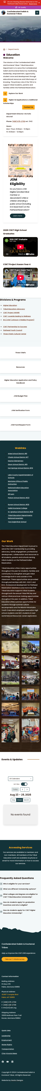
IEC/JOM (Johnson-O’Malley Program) (18, 320)
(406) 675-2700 (18, 121)
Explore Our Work (16, 93)
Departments (13, 49)
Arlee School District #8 (17, 453)
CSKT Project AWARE (11, 312)
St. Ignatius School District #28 (20, 512)
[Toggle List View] (24, 784)
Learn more (17, 216)
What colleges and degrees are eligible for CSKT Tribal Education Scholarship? (20, 895)
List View (16, 784)
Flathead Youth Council (12, 330)
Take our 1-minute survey (14, 959)
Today (15, 789)
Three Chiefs (20, 352)
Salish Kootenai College (17, 508)
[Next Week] (27, 789)
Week (19, 800)
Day (13, 800)
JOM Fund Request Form (20, 425)
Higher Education (10, 305)
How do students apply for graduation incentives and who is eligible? (19, 903)
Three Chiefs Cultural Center (14, 334)
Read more (33, 4)
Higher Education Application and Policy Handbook (20, 381)
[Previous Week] (22, 789)
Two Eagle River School (17, 522)
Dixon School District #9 (17, 464)
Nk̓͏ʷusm (11, 494)
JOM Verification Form (20, 410)
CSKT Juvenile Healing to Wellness (17, 316)
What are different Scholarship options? (19, 889)
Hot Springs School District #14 (20, 468)
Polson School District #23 (18, 498)
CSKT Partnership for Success (15, 327)
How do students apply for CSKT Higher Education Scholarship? (19, 911)
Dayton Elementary (15, 461)
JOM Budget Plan (20, 396)
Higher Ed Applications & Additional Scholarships (20, 102)
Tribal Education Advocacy (14, 309)
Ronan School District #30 (18, 504)
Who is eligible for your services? (16, 884)
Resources (20, 367)
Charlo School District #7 (18, 457)
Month (26, 800)
